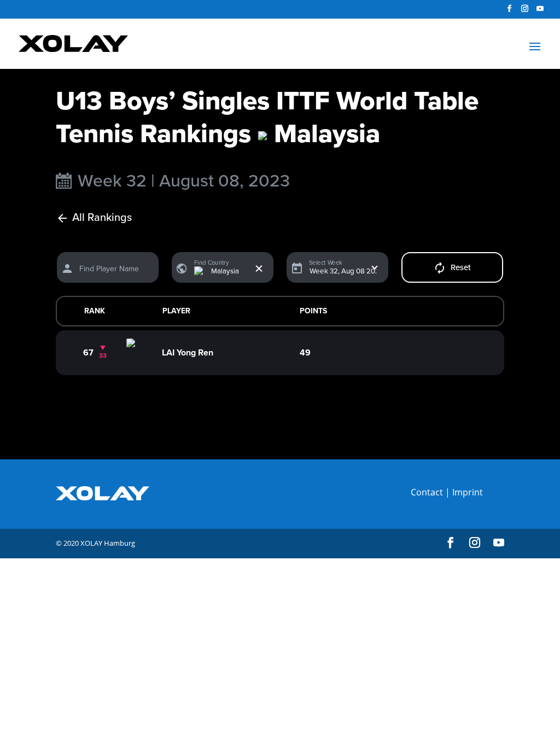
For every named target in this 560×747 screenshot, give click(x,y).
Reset (461, 267)
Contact (427, 492)
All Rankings (102, 218)
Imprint (467, 492)
